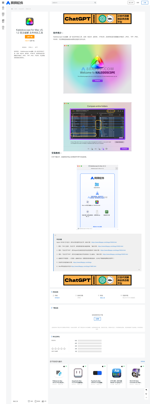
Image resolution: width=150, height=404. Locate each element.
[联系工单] (146, 390)
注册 (145, 2)
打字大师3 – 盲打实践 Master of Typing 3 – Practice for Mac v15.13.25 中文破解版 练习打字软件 (116, 381)
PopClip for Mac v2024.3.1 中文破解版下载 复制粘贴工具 (97, 381)
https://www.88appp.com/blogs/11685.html (83, 266)
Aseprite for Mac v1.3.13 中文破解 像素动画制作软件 (78, 381)
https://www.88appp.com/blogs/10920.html (110, 246)
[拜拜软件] (15, 3)
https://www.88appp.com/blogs (82, 262)
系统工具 (28, 9)
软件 (16, 9)
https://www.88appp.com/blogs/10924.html (113, 250)
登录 (138, 2)
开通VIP (27, 40)
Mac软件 (21, 9)
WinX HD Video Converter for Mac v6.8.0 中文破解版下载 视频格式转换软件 (136, 381)
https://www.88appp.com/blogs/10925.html (115, 254)
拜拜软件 (57, 298)
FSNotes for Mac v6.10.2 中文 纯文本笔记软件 (59, 381)
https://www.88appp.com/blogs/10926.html (104, 242)
